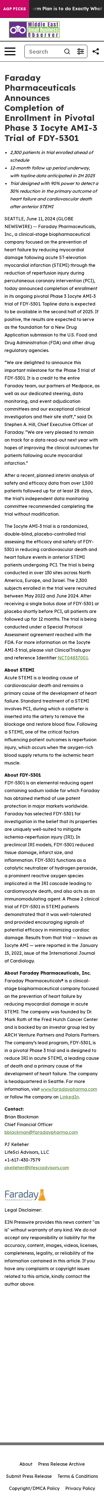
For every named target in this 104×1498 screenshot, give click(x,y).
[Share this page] (96, 51)
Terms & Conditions (77, 1476)
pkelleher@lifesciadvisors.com (36, 1167)
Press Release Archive (61, 1464)
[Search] (67, 51)
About (25, 1464)
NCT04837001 (73, 658)
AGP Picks (14, 8)
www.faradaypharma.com (69, 1089)
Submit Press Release (29, 1476)
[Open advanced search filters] (80, 51)
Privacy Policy (80, 1488)
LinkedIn (69, 1097)
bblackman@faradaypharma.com (41, 1132)
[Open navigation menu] (10, 51)
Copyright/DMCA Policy (34, 1488)
